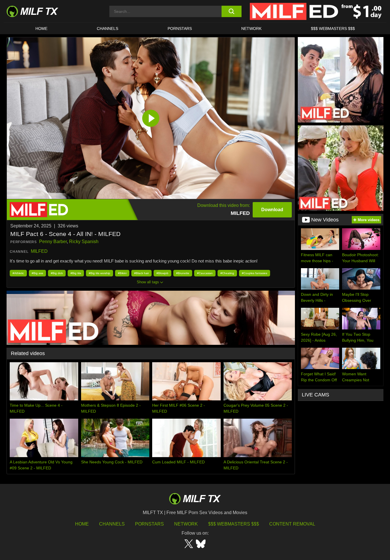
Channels (112, 524)
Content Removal (292, 524)
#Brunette (182, 273)
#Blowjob (162, 273)
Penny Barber (53, 241)
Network (251, 28)
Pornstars (180, 28)
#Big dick (57, 273)
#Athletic (18, 273)
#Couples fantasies (254, 273)
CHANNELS (107, 28)
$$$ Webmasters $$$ (233, 524)
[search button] (231, 11)
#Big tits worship (99, 273)
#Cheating (227, 273)
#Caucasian (205, 273)
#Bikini (122, 273)
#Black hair (141, 273)
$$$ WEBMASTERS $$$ (333, 28)
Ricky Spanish (83, 241)
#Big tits (76, 273)
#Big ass (37, 273)
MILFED (39, 251)
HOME (41, 28)
